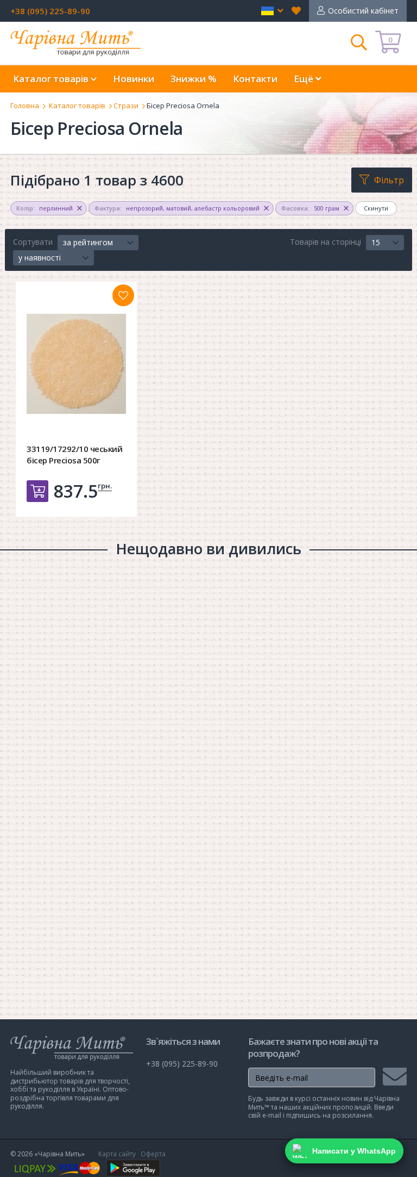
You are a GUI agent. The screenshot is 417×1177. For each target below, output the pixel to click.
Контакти (255, 78)
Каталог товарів (77, 105)
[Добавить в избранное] (123, 295)
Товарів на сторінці (325, 242)
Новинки (133, 78)
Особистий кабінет (363, 10)
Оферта (153, 1154)
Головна (24, 105)
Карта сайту (117, 1154)
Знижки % (193, 78)
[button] (272, 11)
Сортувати (33, 242)
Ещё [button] (304, 78)
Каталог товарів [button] (52, 78)
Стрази (125, 105)
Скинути (376, 208)
